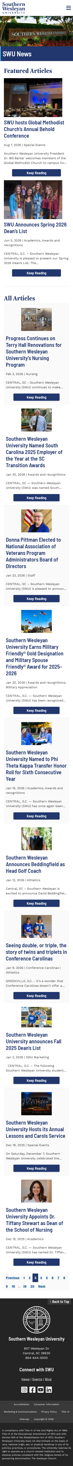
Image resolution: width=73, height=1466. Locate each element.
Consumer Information (46, 1404)
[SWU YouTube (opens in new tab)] (41, 1390)
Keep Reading (36, 173)
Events (37, 1379)
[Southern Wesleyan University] (36, 1319)
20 (32, 1286)
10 (13, 1286)
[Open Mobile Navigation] (68, 8)
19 (24, 1286)
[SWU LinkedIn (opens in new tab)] (49, 1390)
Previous (12, 1278)
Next (41, 1286)
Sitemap (24, 1419)
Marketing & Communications (20, 1411)
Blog (48, 1379)
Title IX (65, 1411)
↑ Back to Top (59, 1301)
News (25, 1379)
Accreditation (21, 1404)
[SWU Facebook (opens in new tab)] (32, 1390)
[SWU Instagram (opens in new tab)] (24, 1390)
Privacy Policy (49, 1411)
